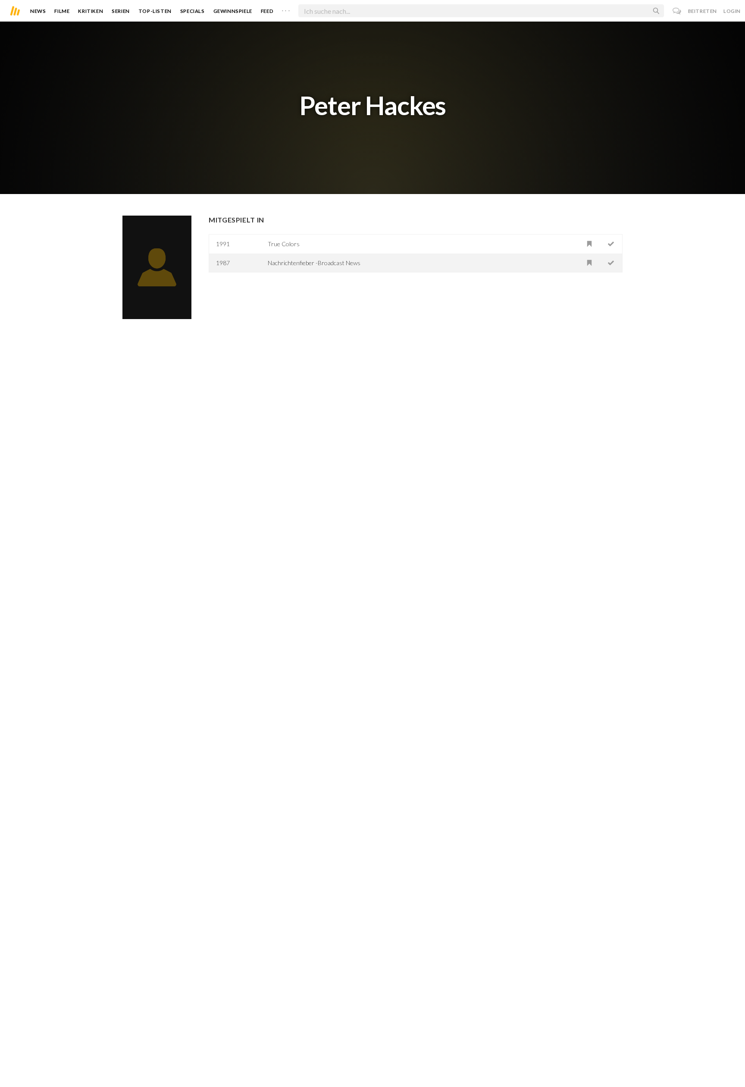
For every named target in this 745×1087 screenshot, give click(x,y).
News (38, 11)
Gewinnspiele (232, 11)
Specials (192, 11)
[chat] (677, 11)
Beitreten (702, 11)
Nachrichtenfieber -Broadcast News (314, 262)
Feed (267, 11)
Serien (121, 11)
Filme (61, 11)
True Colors (284, 243)
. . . (286, 9)
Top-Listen (155, 11)
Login (732, 11)
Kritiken (90, 11)
